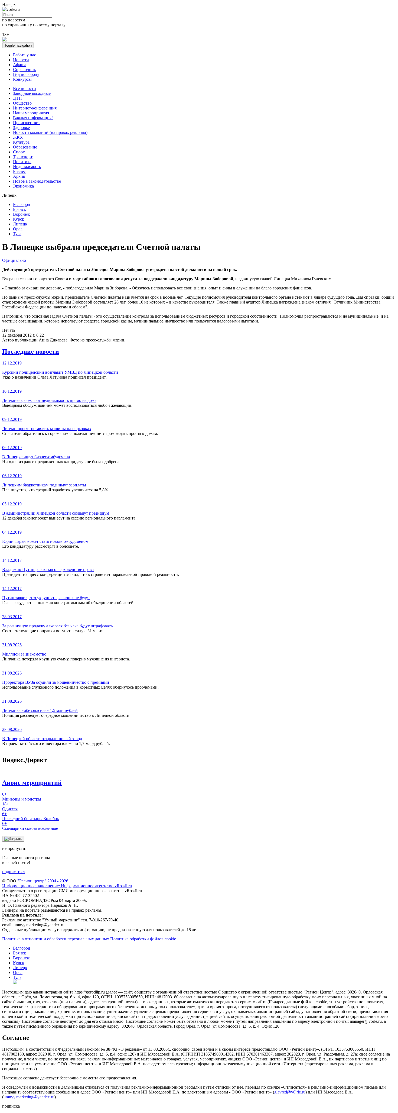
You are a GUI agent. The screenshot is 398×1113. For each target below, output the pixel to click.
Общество (22, 103)
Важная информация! (33, 117)
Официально (14, 260)
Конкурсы (22, 79)
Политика (22, 161)
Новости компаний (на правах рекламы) (50, 132)
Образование (25, 147)
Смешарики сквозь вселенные (30, 826)
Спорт (19, 152)
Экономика (23, 186)
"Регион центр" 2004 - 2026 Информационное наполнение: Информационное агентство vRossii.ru (67, 883)
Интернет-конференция (35, 108)
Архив (19, 176)
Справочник (24, 69)
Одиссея (10, 806)
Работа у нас (24, 55)
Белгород (21, 204)
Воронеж (21, 214)
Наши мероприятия (31, 113)
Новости (21, 59)
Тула (17, 233)
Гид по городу (26, 74)
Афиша (19, 64)
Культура (21, 142)
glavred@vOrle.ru (289, 1092)
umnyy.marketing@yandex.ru (29, 1097)
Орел (17, 229)
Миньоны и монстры (21, 796)
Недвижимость (27, 166)
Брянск (19, 209)
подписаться (13, 871)
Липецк (20, 224)
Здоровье (21, 127)
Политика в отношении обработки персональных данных (55, 939)
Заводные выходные (32, 93)
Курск (18, 219)
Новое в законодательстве (37, 181)
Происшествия (26, 122)
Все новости (24, 88)
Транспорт (22, 156)
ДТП (17, 98)
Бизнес (19, 171)
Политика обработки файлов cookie (143, 939)
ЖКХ (18, 137)
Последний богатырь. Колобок (30, 816)
